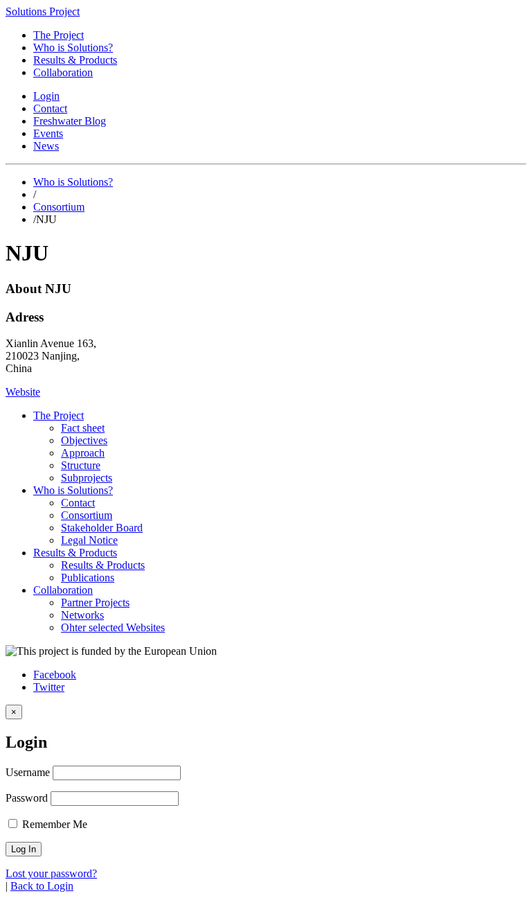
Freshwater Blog (69, 121)
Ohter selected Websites (113, 627)
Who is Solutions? (73, 47)
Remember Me (53, 824)
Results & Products (75, 60)
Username (28, 772)
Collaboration (63, 72)
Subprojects (86, 478)
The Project (58, 35)
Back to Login (41, 886)
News (46, 146)
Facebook (54, 674)
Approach (83, 453)
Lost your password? (51, 873)
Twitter (48, 687)
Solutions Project (43, 11)
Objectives (84, 440)
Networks (82, 615)
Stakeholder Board (102, 528)
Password (27, 798)
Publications (87, 577)
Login (46, 96)
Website (23, 392)
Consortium (59, 207)
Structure (80, 465)
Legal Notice (89, 540)
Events (48, 133)
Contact (50, 108)
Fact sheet (83, 428)
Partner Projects (95, 602)
